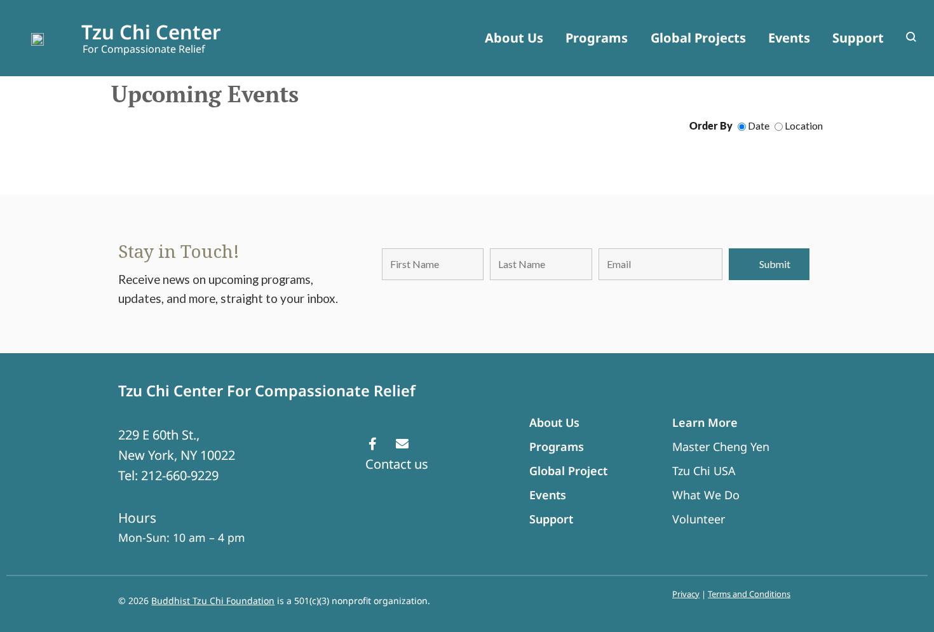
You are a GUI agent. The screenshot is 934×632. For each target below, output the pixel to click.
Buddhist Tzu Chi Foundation (212, 601)
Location (803, 126)
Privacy (686, 594)
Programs (556, 446)
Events (547, 494)
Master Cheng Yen (720, 446)
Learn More (705, 422)
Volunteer (698, 519)
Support (551, 519)
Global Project (568, 470)
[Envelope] (402, 444)
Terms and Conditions (749, 594)
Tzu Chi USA (704, 470)
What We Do (706, 494)
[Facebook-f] (372, 444)
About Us (554, 422)
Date (757, 126)
